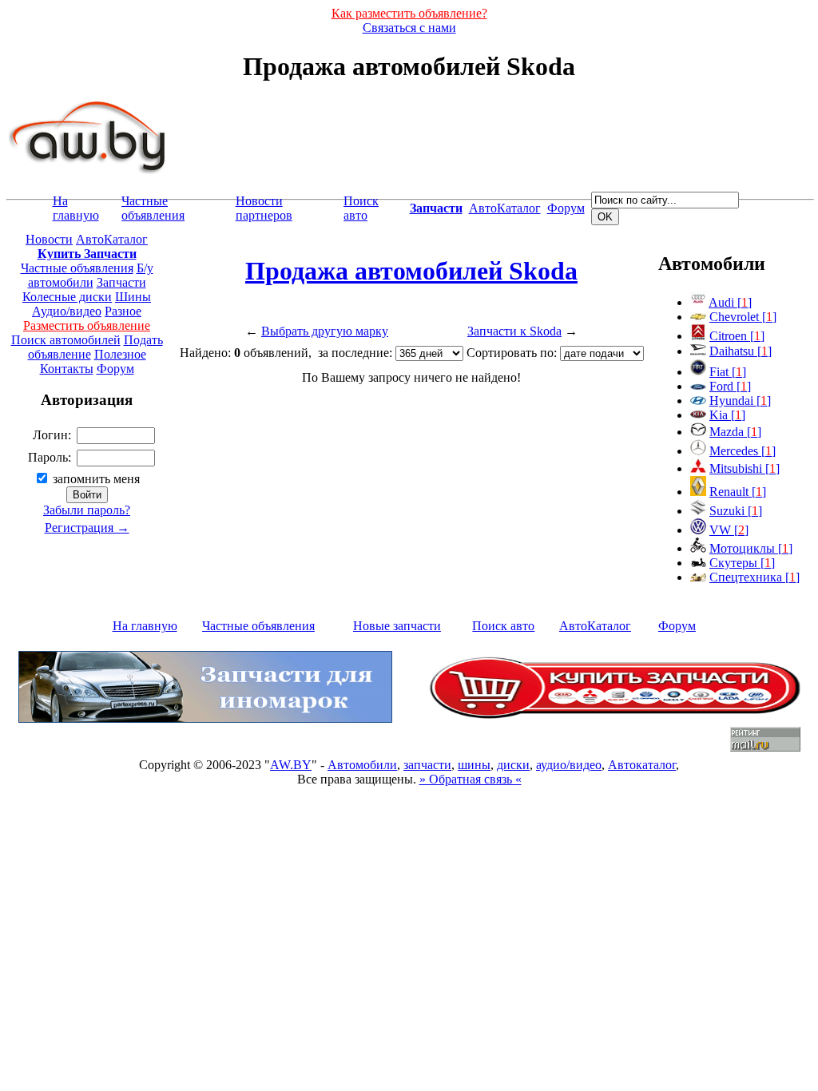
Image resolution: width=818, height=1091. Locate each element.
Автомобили (362, 765)
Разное (123, 311)
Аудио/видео (66, 311)
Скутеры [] (742, 562)
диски (513, 765)
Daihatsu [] (740, 351)
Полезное (120, 354)
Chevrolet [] (742, 316)
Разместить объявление (86, 325)
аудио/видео (569, 765)
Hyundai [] (740, 400)
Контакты (66, 368)
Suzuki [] (735, 511)
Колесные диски (67, 296)
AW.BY (291, 765)
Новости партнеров (264, 208)
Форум (566, 208)
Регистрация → (87, 527)
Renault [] (737, 491)
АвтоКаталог (505, 208)
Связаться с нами (409, 27)
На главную (76, 208)
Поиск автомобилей (66, 340)
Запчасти (121, 282)
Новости (49, 239)
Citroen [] (736, 336)
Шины (133, 296)
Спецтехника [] (754, 577)
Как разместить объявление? (409, 13)
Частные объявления (153, 208)
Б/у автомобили (90, 275)
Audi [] (730, 302)
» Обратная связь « (470, 779)
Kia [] (727, 415)
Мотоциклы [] (750, 548)
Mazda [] (735, 431)
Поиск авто (361, 208)
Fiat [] (727, 372)
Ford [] (730, 386)
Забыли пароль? (86, 510)
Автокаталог (642, 765)
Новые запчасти (397, 626)
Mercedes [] (742, 451)
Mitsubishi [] (744, 468)
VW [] (729, 530)
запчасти (427, 765)
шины (474, 765)
